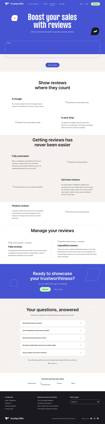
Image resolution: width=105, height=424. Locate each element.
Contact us (53, 363)
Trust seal (61, 4)
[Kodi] (73, 384)
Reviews (52, 4)
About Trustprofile (10, 400)
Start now (45, 289)
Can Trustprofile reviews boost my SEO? (36, 330)
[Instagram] (94, 418)
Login (86, 4)
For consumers (34, 4)
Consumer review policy (45, 403)
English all (74, 401)
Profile (45, 4)
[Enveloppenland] (46, 384)
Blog (81, 4)
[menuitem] (33, 4)
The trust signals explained (45, 400)
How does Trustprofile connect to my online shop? (39, 345)
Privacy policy (9, 408)
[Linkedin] (98, 418)
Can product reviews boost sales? (47, 408)
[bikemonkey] (32, 384)
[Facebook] (91, 418)
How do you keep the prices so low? (34, 338)
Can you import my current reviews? (35, 352)
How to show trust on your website (48, 406)
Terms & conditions (10, 406)
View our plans (52, 65)
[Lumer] (59, 384)
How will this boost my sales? (32, 323)
